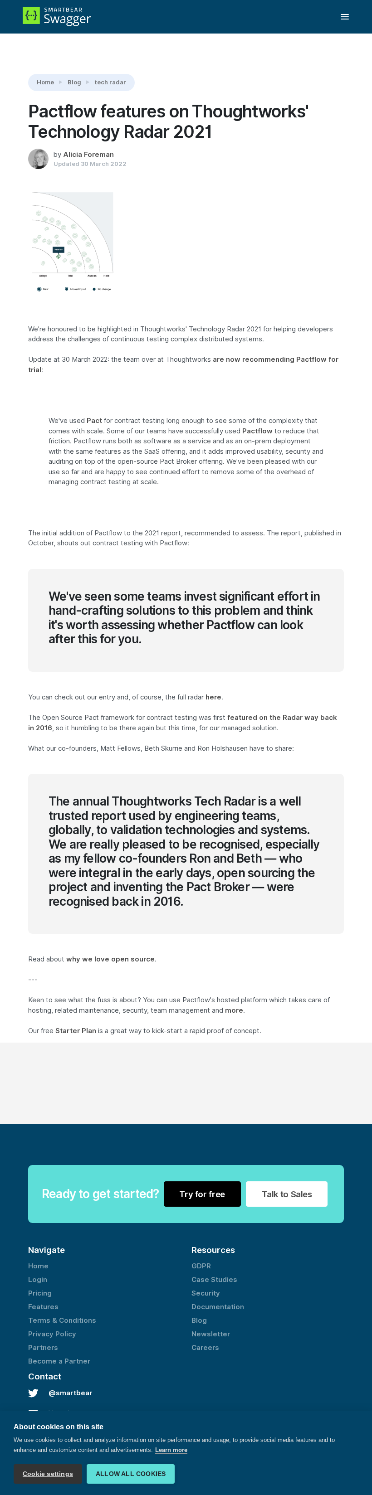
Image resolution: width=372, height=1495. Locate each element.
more (234, 1010)
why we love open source (110, 959)
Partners (43, 1348)
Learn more (171, 1449)
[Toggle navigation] (344, 16)
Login (37, 1280)
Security (205, 1293)
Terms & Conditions (62, 1320)
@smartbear (70, 1393)
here (213, 697)
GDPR (201, 1266)
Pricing (40, 1293)
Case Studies (214, 1280)
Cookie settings (48, 1474)
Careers (205, 1348)
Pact (94, 421)
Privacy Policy (52, 1334)
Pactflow (257, 431)
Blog (74, 82)
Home (45, 82)
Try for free (202, 1194)
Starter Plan (75, 1031)
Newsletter (210, 1334)
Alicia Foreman (88, 154)
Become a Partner (59, 1361)
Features (43, 1307)
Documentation (217, 1307)
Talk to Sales (287, 1194)
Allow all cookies (131, 1474)
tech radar (110, 82)
